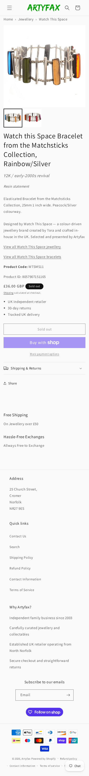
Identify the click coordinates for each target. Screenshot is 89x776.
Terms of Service (21, 590)
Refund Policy (20, 568)
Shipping (9, 292)
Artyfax (26, 758)
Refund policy (68, 758)
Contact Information (25, 579)
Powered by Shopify (43, 758)
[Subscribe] (68, 695)
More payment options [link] (44, 354)
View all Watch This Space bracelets (32, 256)
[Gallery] (44, 77)
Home (8, 19)
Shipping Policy (21, 557)
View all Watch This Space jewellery (32, 246)
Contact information (22, 765)
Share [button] (12, 383)
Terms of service (50, 765)
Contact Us (17, 536)
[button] (9, 8)
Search (14, 547)
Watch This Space (53, 19)
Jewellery (25, 19)
